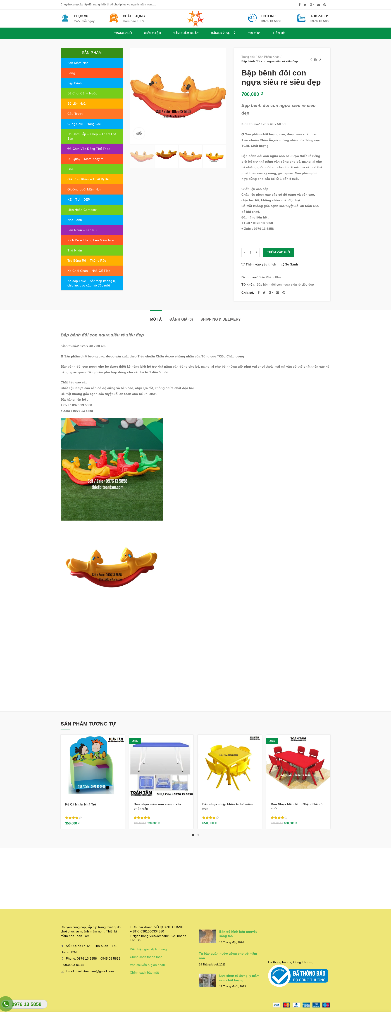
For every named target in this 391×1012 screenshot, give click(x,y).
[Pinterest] (325, 5)
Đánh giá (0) (181, 319)
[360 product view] (139, 133)
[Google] (311, 5)
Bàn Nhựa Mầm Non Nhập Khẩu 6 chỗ (296, 806)
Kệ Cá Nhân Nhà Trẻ (80, 804)
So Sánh (291, 264)
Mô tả (156, 319)
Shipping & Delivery (220, 319)
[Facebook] (299, 5)
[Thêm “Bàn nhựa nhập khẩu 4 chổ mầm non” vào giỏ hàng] (258, 742)
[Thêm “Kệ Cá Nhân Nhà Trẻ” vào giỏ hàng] (121, 742)
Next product (320, 59)
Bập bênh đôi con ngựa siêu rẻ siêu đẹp (285, 284)
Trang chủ (248, 57)
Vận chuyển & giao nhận (147, 965)
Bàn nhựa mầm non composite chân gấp (157, 806)
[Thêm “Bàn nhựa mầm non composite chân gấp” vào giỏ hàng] (190, 742)
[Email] (318, 5)
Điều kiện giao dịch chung (148, 949)
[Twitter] (305, 5)
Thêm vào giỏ (278, 252)
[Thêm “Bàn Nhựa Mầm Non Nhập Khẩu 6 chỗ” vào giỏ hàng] (327, 742)
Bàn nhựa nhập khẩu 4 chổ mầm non (227, 806)
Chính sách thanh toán (146, 957)
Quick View (121, 752)
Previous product (311, 59)
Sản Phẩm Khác (268, 57)
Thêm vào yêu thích (261, 264)
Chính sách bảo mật (144, 972)
